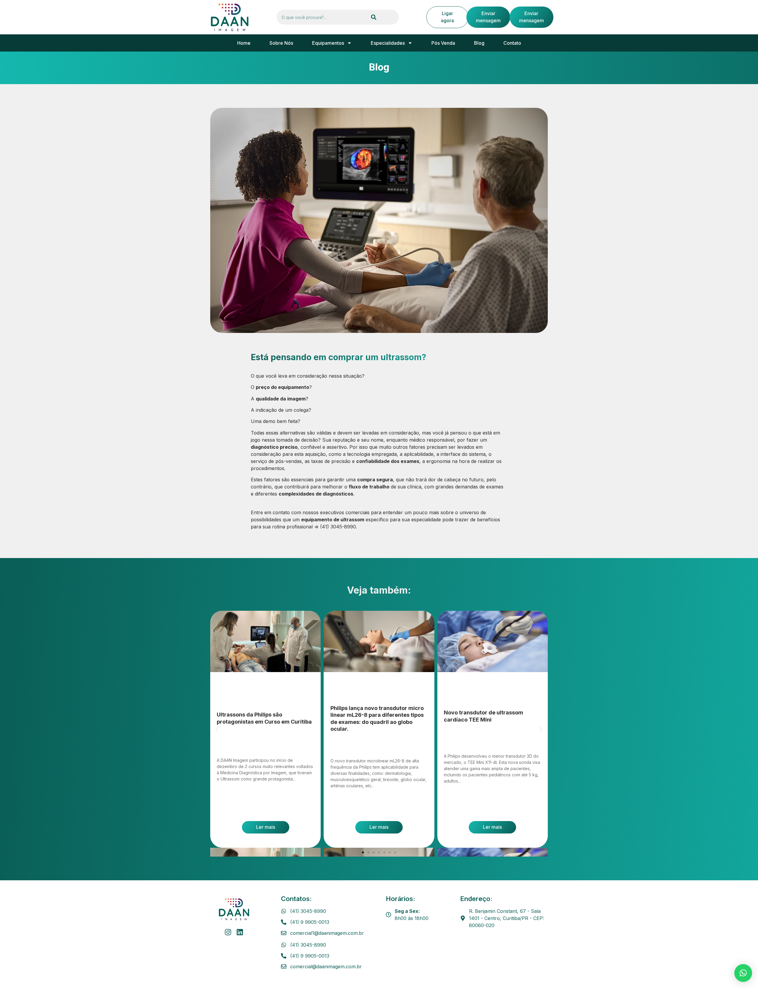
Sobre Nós (281, 43)
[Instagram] (228, 932)
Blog (479, 43)
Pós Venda (443, 43)
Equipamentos (328, 43)
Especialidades (388, 43)
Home (243, 43)
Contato (512, 43)
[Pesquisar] (374, 17)
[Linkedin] (239, 932)
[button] (217, 729)
